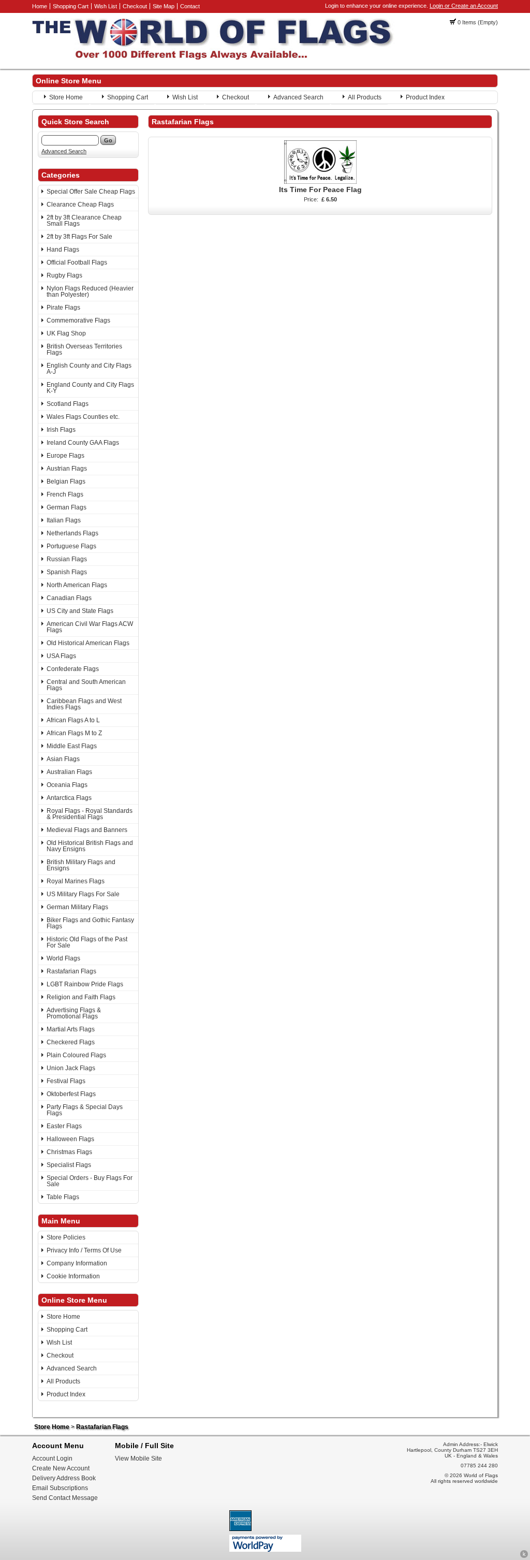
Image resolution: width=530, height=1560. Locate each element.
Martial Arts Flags (71, 1029)
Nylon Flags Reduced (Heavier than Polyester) (90, 291)
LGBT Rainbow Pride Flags (85, 984)
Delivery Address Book (64, 1478)
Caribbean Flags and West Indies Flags (84, 704)
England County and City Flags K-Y (90, 388)
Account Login (52, 1458)
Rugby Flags (64, 275)
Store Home (66, 97)
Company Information (77, 1263)
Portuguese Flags (71, 546)
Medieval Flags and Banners (87, 830)
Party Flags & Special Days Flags (85, 1110)
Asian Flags (63, 759)
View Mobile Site (138, 1458)
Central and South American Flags (86, 685)
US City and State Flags (80, 611)
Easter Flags (64, 1126)
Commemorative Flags (78, 320)
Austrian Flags (67, 468)
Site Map (163, 6)
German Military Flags (77, 907)
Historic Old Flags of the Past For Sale (87, 942)
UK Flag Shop (66, 333)
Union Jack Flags (71, 1068)
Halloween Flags (70, 1139)
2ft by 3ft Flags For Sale (79, 236)
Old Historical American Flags (88, 643)
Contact (190, 6)
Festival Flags (66, 1081)
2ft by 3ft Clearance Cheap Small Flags (84, 220)
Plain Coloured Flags (76, 1055)
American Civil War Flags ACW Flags (90, 627)
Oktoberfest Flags (71, 1094)
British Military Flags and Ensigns (81, 865)
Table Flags (63, 1197)
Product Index (425, 97)
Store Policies (66, 1237)
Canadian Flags (69, 598)
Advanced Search (298, 97)
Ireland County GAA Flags (83, 442)
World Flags (63, 958)
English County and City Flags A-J (89, 368)
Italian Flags (64, 520)
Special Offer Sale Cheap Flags (91, 191)
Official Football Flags (77, 262)
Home (39, 6)
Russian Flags (67, 559)
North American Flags (77, 585)
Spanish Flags (67, 572)
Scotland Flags (68, 403)
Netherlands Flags (72, 533)
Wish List (105, 6)
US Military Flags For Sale (83, 894)
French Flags (65, 494)
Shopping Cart (71, 6)
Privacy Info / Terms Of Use (84, 1250)
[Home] (213, 57)
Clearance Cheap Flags (80, 204)
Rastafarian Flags (71, 971)
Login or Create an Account (464, 6)
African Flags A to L (73, 720)
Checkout (135, 6)
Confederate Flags (73, 669)
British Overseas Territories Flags (84, 349)
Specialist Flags (69, 1165)
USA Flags (61, 656)
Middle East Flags (72, 746)
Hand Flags (63, 249)
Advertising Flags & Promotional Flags (74, 1013)
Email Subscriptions (60, 1488)
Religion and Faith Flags (81, 997)
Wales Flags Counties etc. (83, 416)
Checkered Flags (71, 1042)
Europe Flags (65, 455)
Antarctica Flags (69, 797)
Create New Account (61, 1468)
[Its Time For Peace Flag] (320, 181)
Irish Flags (61, 429)
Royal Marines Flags (76, 881)
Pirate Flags (63, 307)
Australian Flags (69, 772)
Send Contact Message (65, 1497)
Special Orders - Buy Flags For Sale (89, 1181)
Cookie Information (73, 1276)
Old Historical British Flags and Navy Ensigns (90, 846)
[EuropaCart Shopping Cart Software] (524, 1556)
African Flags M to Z (74, 733)
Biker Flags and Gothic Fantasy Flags (90, 923)
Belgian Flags (66, 481)
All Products (364, 97)
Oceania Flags (67, 785)
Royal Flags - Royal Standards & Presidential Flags (89, 814)
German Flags (66, 507)
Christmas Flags (69, 1152)
